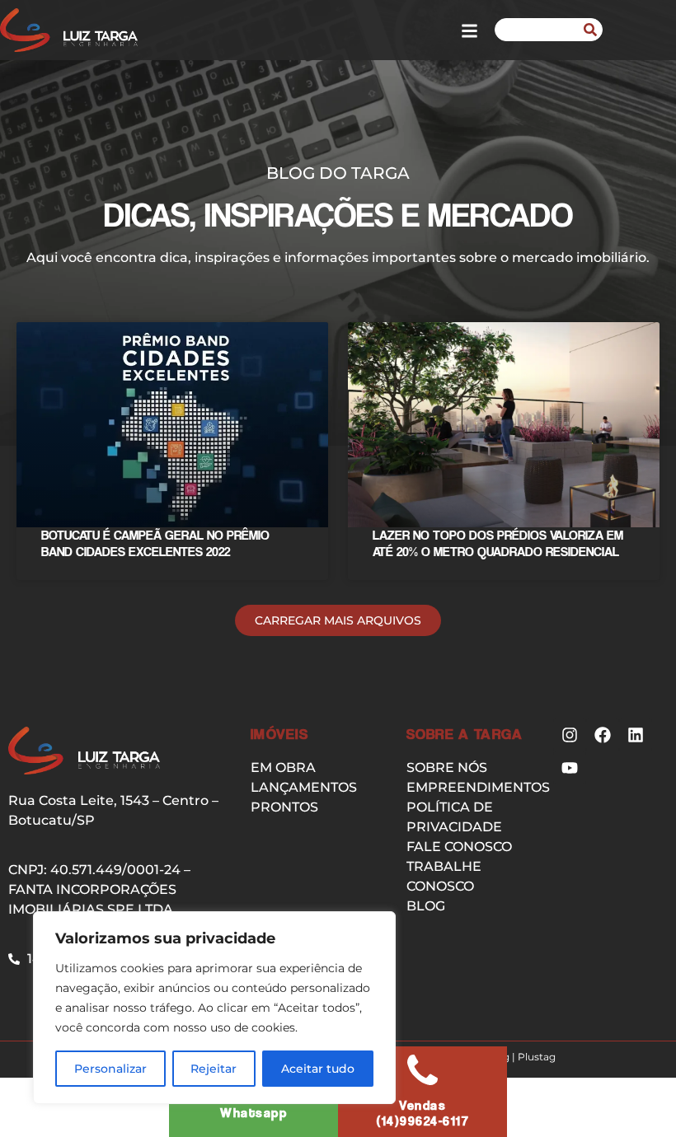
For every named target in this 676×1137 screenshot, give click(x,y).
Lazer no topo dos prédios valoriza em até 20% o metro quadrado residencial (498, 543)
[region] (214, 1007)
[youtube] (569, 767)
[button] (338, 620)
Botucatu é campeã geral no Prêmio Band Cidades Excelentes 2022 (155, 543)
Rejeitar (213, 1068)
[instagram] (569, 734)
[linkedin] (635, 734)
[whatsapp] (422, 1070)
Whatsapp (253, 1113)
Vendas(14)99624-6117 (422, 1113)
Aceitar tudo (317, 1068)
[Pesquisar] (590, 29)
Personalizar (110, 1068)
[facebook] (602, 734)
